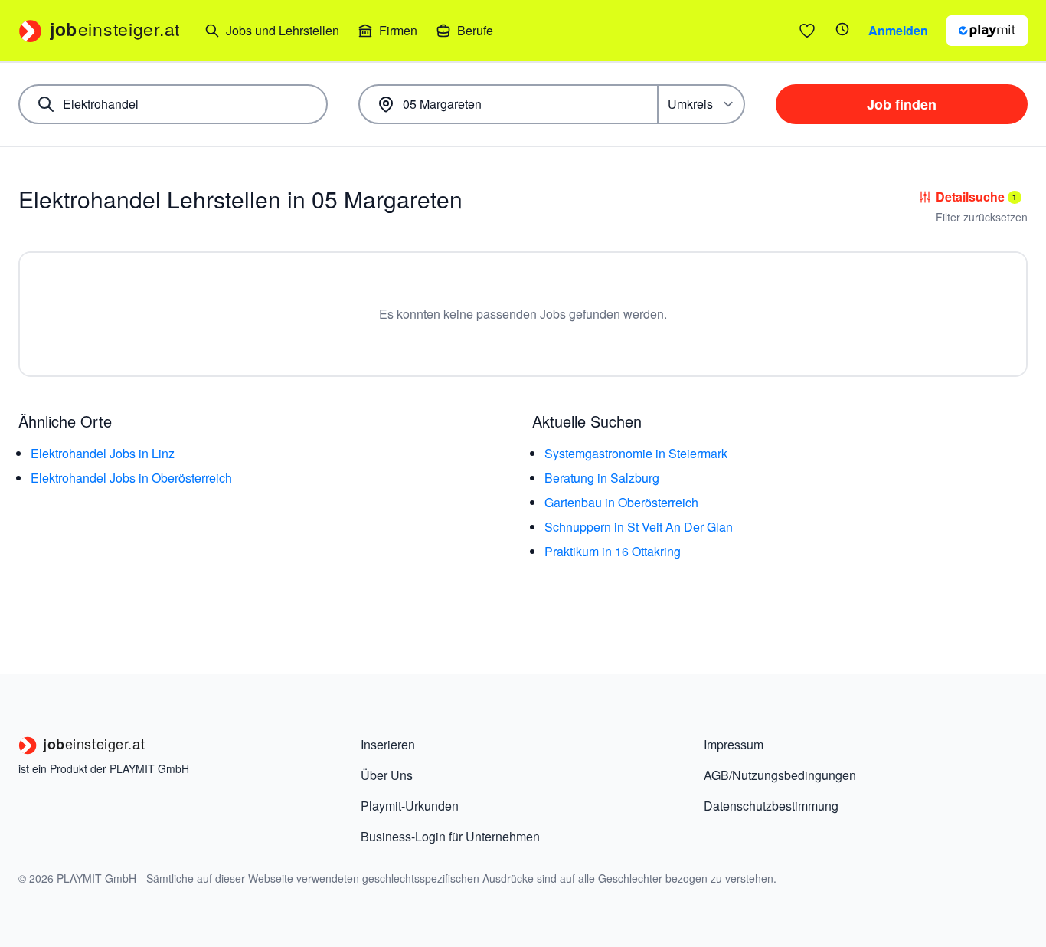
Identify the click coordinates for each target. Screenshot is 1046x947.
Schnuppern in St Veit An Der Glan (638, 527)
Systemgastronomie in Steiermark (635, 453)
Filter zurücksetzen (982, 216)
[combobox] (173, 104)
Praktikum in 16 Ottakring (612, 551)
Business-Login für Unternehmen (450, 836)
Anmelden (898, 30)
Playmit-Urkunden (410, 805)
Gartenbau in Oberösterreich (621, 502)
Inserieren (388, 744)
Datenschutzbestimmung (771, 805)
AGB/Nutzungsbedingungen (780, 775)
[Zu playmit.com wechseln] (987, 30)
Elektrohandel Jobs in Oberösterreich (131, 478)
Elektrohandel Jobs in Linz (103, 453)
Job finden (901, 104)
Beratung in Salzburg (601, 478)
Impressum (733, 744)
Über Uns (387, 775)
